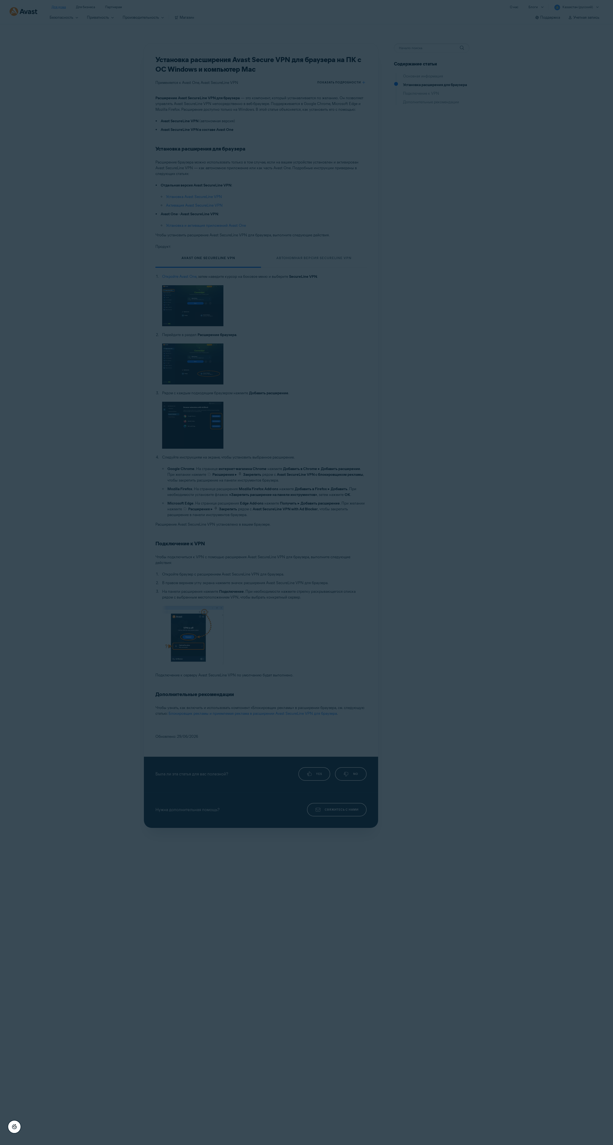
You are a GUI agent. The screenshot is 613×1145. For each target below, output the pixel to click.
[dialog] (306, 572)
